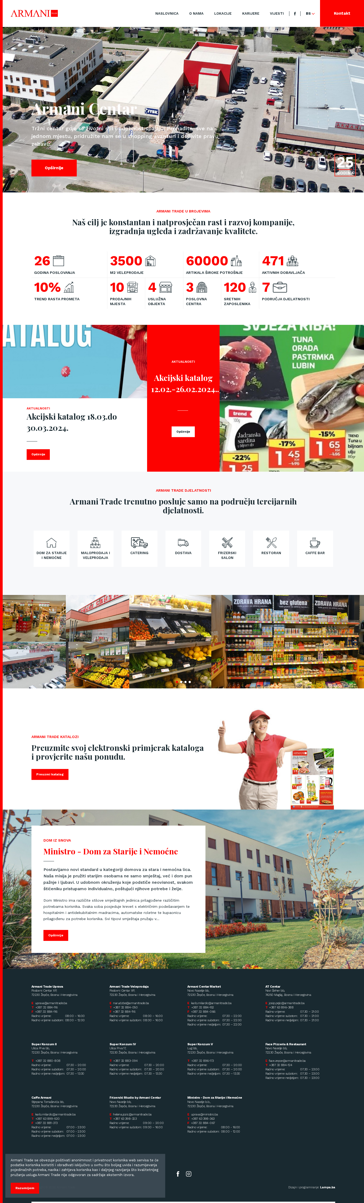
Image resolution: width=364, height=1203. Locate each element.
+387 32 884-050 (125, 1007)
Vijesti (277, 13)
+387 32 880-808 (47, 1061)
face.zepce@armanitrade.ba (287, 1061)
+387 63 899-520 (47, 1119)
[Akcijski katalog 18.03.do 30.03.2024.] (75, 361)
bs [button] (309, 13)
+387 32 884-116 (46, 1007)
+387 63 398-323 (124, 1119)
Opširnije (54, 167)
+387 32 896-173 (202, 1061)
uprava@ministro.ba (204, 1114)
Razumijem (24, 1188)
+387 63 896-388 (281, 1007)
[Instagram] (188, 1173)
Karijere (250, 13)
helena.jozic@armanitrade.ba (132, 1114)
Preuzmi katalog (50, 774)
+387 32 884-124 (280, 1065)
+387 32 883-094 (125, 1061)
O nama (196, 13)
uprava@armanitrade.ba (51, 1003)
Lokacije (223, 13)
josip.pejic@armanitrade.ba (286, 1003)
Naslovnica (167, 13)
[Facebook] (295, 13)
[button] (177, 682)
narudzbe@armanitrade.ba (131, 1003)
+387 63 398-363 (203, 1119)
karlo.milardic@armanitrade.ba (211, 1003)
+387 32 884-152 (202, 1007)
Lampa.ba (327, 1187)
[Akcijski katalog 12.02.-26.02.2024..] (292, 398)
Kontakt (342, 13)
